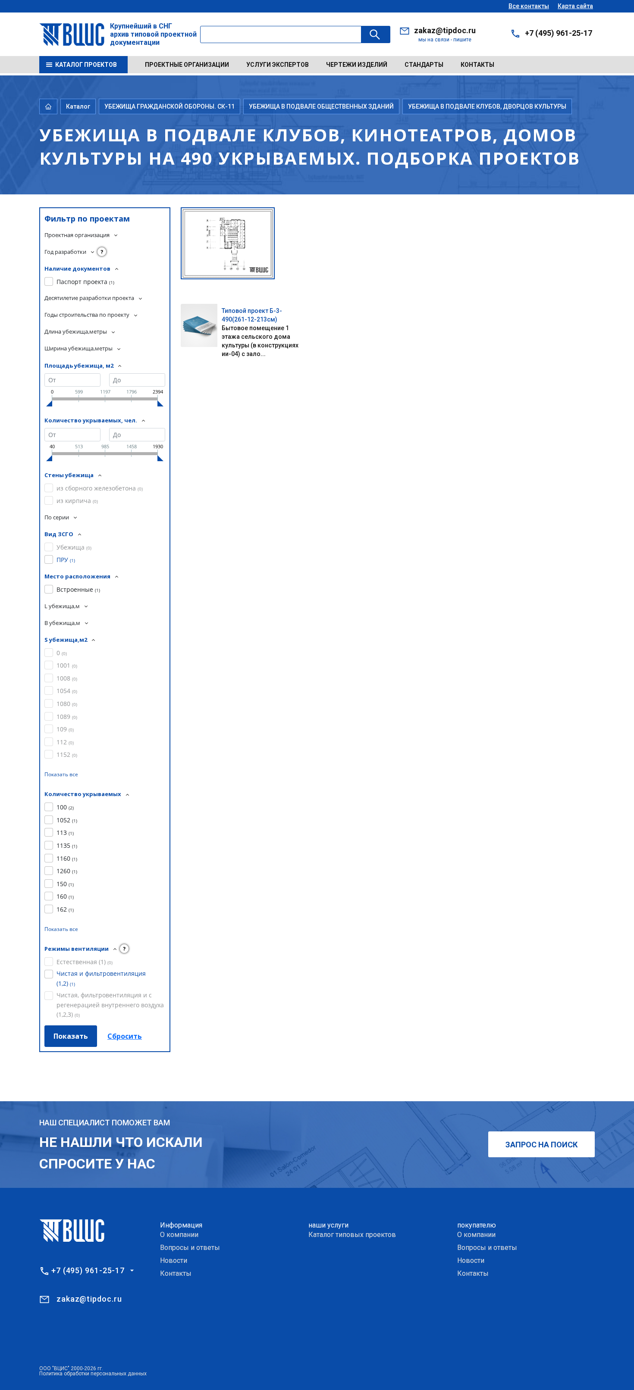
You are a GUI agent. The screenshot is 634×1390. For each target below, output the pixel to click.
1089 (66, 716)
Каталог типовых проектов (352, 1235)
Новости (173, 1260)
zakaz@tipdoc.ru (445, 30)
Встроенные (78, 589)
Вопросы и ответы (190, 1247)
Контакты (477, 65)
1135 (66, 845)
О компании (179, 1235)
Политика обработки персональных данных (93, 1374)
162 (65, 909)
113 (65, 832)
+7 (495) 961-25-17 (558, 32)
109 (65, 729)
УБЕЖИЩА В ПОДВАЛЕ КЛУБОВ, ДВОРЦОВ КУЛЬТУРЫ (487, 106)
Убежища (73, 547)
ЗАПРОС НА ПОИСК (541, 1144)
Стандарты (424, 65)
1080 (66, 704)
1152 (66, 754)
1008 (66, 678)
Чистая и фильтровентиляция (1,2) (101, 978)
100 (65, 807)
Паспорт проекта (85, 282)
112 (65, 742)
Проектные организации (187, 65)
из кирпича (77, 501)
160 (65, 896)
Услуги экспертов (277, 65)
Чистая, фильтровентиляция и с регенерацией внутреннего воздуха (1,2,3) (110, 1004)
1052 (66, 820)
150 (65, 884)
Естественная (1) (84, 962)
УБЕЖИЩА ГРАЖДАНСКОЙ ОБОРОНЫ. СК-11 (169, 106)
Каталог (78, 106)
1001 (66, 665)
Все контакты (528, 6)
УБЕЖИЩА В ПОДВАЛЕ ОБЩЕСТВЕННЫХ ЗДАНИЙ (321, 106)
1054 (66, 691)
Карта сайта (575, 6)
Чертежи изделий (356, 65)
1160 (66, 858)
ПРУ (65, 560)
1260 (66, 871)
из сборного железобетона (99, 488)
